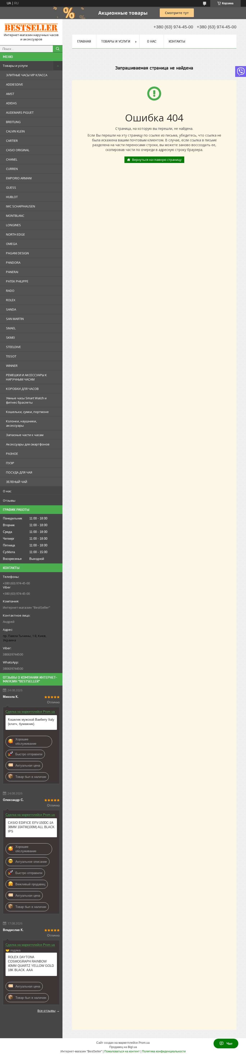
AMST (10, 94)
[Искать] (57, 48)
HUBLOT (12, 197)
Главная (84, 41)
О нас (7, 491)
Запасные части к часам (24, 435)
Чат (230, 1043)
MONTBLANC (15, 215)
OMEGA (11, 244)
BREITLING (13, 122)
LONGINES (13, 225)
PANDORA (13, 262)
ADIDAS (11, 103)
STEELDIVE (13, 347)
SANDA (11, 309)
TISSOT (11, 356)
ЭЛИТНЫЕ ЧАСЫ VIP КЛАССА (26, 75)
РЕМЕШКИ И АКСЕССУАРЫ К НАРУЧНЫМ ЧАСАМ (26, 377)
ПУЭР (10, 463)
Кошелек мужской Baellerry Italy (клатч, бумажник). (31, 722)
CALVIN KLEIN (15, 131)
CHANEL (11, 159)
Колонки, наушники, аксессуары (21, 423)
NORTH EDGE (15, 234)
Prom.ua (144, 1042)
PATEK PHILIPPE (17, 281)
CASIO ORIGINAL (17, 150)
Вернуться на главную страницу (157, 159)
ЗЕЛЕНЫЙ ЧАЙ (16, 482)
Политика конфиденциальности (164, 1051)
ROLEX (10, 300)
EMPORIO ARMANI (19, 178)
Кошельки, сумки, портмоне (27, 412)
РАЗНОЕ (12, 453)
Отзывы (9, 500)
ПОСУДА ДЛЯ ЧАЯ (19, 472)
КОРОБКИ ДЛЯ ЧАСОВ (22, 389)
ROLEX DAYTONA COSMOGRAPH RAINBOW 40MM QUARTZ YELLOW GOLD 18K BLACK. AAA (31, 963)
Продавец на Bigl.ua (123, 1047)
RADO (10, 290)
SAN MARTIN (15, 319)
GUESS (11, 187)
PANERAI (12, 272)
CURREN (12, 169)
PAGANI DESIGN (17, 253)
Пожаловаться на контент (122, 1051)
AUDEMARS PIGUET (20, 112)
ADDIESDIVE (14, 84)
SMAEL (11, 328)
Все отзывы (46, 1010)
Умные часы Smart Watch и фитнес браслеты (26, 400)
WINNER (12, 365)
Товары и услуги (15, 65)
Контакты (177, 41)
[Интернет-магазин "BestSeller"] (31, 28)
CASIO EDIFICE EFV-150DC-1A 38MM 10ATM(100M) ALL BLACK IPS (31, 827)
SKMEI (10, 337)
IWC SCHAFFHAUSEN (20, 206)
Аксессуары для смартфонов (27, 444)
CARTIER (12, 140)
